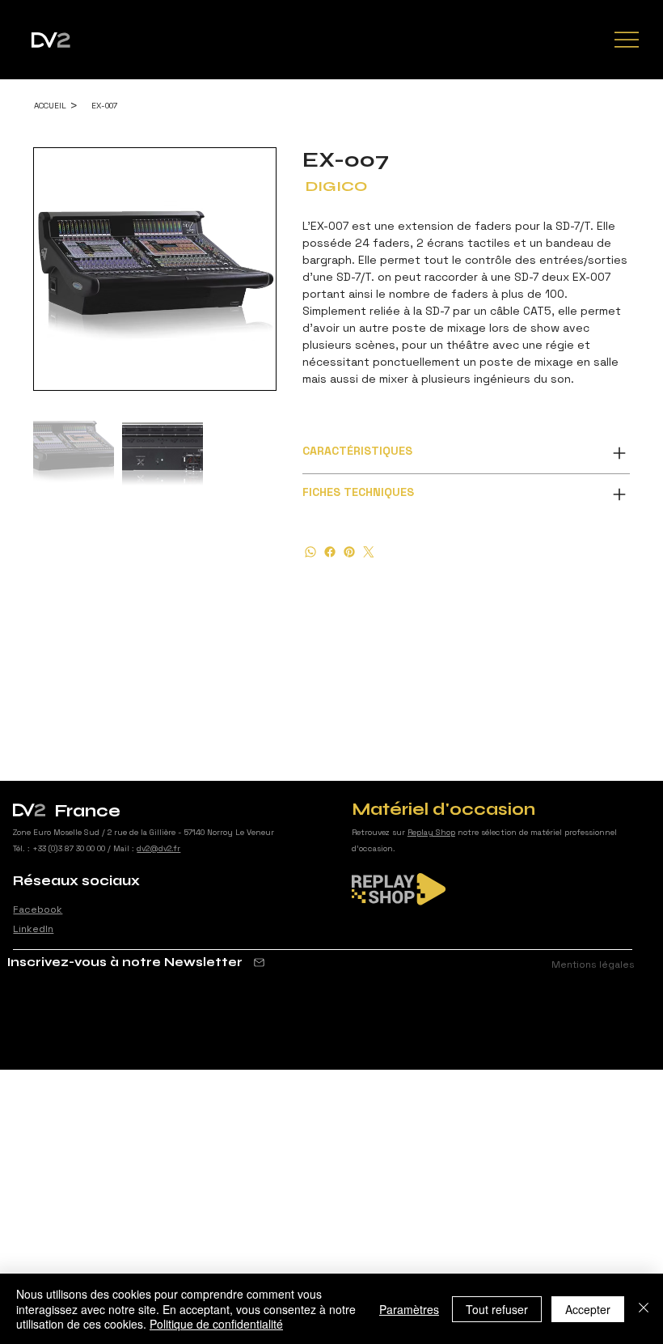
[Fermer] (643, 1309)
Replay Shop (431, 832)
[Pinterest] (349, 552)
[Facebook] (330, 552)
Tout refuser (497, 1309)
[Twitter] (369, 552)
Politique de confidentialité (216, 1324)
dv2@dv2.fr (158, 848)
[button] (137, 962)
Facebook (37, 909)
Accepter (587, 1309)
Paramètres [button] (409, 1309)
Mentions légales (593, 964)
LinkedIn (33, 928)
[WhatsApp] (310, 552)
